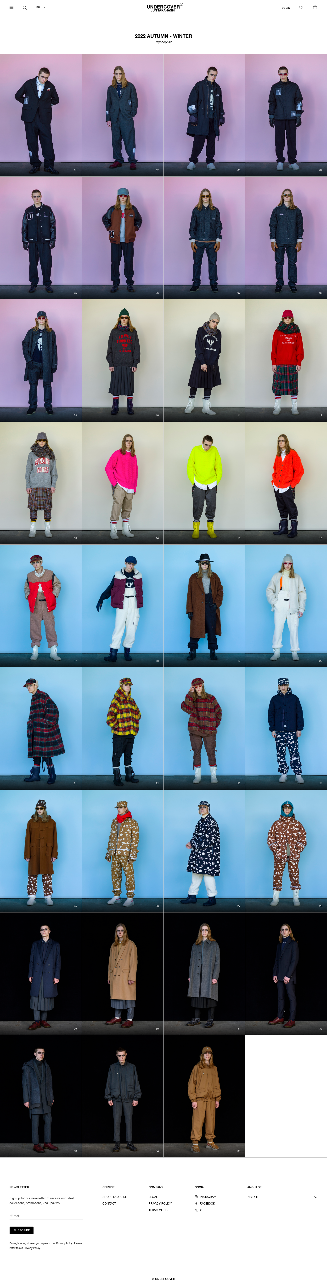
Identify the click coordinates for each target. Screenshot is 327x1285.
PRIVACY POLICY (160, 1203)
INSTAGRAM (208, 1197)
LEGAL (153, 1197)
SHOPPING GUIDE (114, 1197)
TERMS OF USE (159, 1210)
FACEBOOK (207, 1203)
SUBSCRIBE (21, 1230)
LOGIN (286, 8)
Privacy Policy (32, 1248)
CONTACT (109, 1203)
